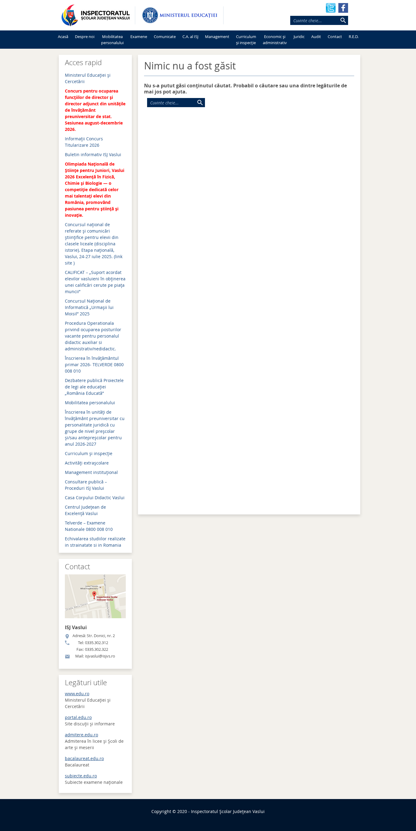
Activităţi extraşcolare (87, 463)
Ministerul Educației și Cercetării (88, 700)
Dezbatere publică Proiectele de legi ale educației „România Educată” (94, 386)
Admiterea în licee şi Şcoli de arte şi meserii (94, 741)
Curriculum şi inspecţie (88, 453)
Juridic (299, 36)
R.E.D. (353, 36)
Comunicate (165, 36)
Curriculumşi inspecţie (246, 39)
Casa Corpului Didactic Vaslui (95, 497)
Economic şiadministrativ (275, 39)
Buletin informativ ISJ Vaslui (93, 154)
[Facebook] (343, 7)
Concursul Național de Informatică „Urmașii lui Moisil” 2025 (89, 307)
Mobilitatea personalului (90, 402)
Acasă (63, 36)
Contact (335, 36)
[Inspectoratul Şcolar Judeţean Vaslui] (95, 15)
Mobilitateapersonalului (112, 39)
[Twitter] (331, 7)
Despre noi (84, 36)
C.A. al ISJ (190, 36)
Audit (316, 36)
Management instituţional (91, 472)
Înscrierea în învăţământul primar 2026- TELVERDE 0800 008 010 (94, 364)
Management (217, 36)
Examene (138, 36)
